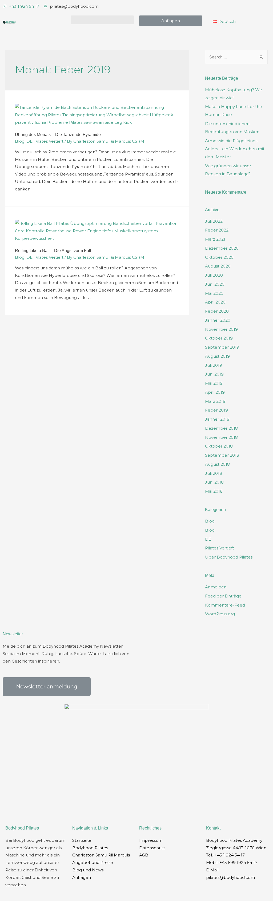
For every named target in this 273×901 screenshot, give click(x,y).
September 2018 (222, 455)
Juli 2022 (214, 221)
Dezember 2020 (222, 248)
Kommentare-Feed (225, 605)
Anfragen (81, 877)
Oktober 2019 (219, 338)
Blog (20, 141)
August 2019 (217, 356)
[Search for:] (236, 56)
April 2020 (215, 302)
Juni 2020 (214, 284)
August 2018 (217, 464)
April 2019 (215, 392)
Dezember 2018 (221, 428)
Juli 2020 (214, 275)
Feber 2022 (216, 230)
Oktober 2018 (219, 446)
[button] (102, 19)
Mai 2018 (214, 491)
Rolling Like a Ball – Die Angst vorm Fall (53, 250)
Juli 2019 (213, 365)
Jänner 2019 (217, 419)
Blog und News (87, 869)
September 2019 (222, 347)
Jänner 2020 (217, 320)
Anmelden (216, 586)
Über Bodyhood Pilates (228, 557)
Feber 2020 (217, 311)
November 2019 (221, 329)
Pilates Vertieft (48, 141)
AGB (143, 855)
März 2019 (215, 401)
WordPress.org (220, 613)
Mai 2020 (214, 293)
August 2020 (218, 266)
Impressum (151, 840)
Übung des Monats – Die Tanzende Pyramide (58, 134)
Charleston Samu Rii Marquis (101, 855)
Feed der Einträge (223, 596)
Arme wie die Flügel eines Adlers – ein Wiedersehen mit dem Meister (234, 148)
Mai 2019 (214, 383)
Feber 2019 (216, 410)
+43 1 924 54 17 (230, 855)
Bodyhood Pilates (90, 847)
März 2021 (215, 239)
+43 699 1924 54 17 (238, 862)
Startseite (81, 840)
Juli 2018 (213, 473)
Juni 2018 (214, 482)
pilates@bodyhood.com (230, 877)
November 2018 (221, 437)
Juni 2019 (214, 374)
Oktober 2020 (219, 257)
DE (29, 141)
